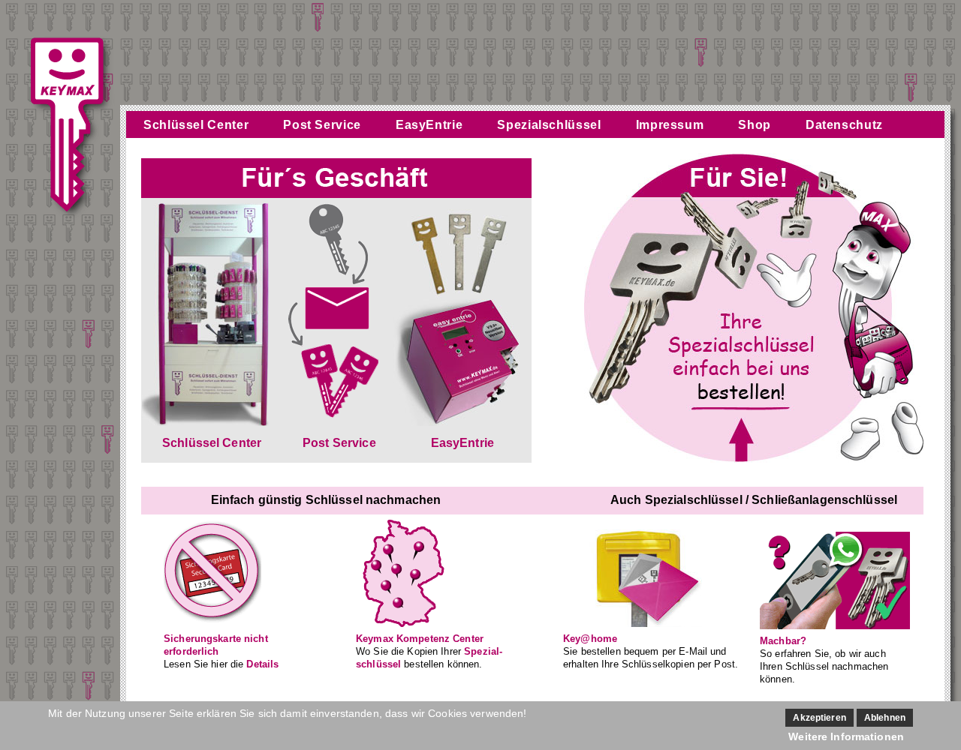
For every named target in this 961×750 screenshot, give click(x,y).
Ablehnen (884, 717)
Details (262, 664)
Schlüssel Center (196, 124)
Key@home (590, 638)
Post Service (322, 124)
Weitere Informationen (846, 736)
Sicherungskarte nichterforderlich (216, 645)
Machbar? (783, 640)
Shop (754, 124)
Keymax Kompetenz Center (420, 638)
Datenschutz (844, 124)
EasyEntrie (429, 124)
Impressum (670, 124)
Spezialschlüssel (549, 124)
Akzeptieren (819, 717)
